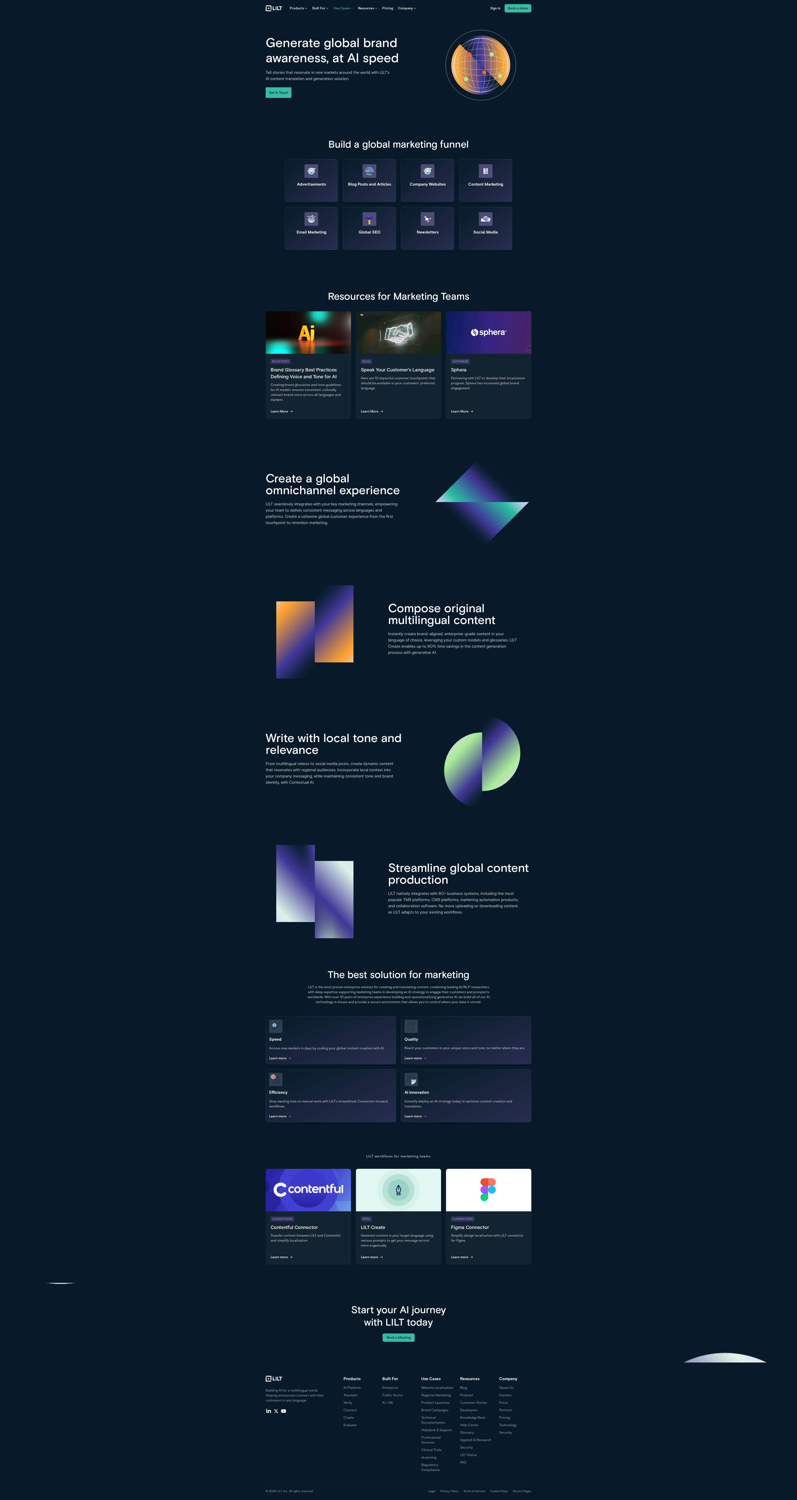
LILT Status (468, 1455)
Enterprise (390, 1388)
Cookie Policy (499, 1491)
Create (348, 1418)
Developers (469, 1410)
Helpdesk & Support (436, 1430)
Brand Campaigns (435, 1410)
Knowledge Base (472, 1418)
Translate (350, 1395)
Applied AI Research (475, 1440)
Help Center (469, 1425)
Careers (505, 1395)
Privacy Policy (449, 1491)
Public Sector (392, 1395)
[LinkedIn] (268, 1411)
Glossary (467, 1432)
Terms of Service (474, 1491)
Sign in (495, 8)
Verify (347, 1403)
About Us (506, 1388)
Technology (508, 1425)
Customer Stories (473, 1403)
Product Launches (435, 1403)
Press (503, 1403)
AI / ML (388, 1403)
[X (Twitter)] (276, 1411)
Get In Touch (278, 93)
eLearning (428, 1457)
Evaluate (350, 1425)
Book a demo (518, 8)
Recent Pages (522, 1491)
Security (466, 1447)
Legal (431, 1491)
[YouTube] (283, 1411)
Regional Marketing (436, 1395)
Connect (350, 1410)
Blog (463, 1388)
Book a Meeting (399, 1337)
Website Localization (437, 1388)
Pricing (387, 8)
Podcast (466, 1395)
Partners (505, 1410)
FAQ (463, 1462)
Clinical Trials (431, 1450)
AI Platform (352, 1388)
